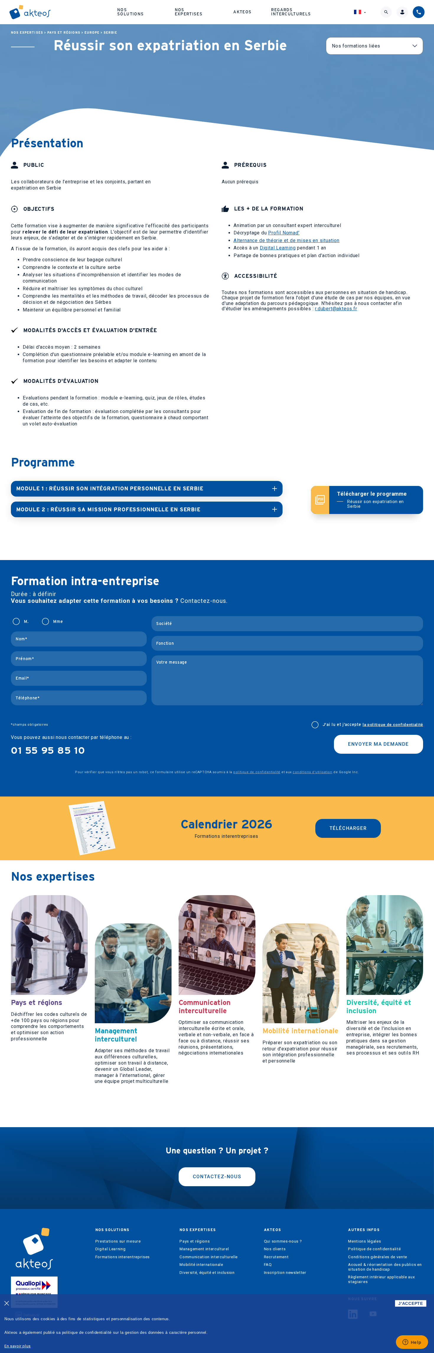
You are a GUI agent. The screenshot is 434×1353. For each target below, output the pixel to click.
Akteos (242, 11)
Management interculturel (204, 1249)
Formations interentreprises (122, 1257)
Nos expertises (189, 11)
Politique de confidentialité (374, 1249)
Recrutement (276, 1257)
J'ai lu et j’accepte (373, 724)
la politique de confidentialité (393, 724)
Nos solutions (130, 11)
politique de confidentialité (256, 772)
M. (26, 621)
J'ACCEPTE (410, 1303)
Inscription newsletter (285, 1272)
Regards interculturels (291, 11)
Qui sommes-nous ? (283, 1241)
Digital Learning (278, 248)
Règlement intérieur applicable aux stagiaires (381, 1279)
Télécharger (348, 828)
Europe (91, 33)
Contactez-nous (217, 1176)
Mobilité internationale (201, 1264)
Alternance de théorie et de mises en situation (287, 240)
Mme (58, 621)
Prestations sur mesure (118, 1241)
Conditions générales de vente (377, 1257)
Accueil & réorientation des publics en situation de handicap (385, 1267)
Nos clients (274, 1249)
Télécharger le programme (372, 499)
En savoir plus (17, 1346)
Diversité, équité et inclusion (207, 1272)
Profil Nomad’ (283, 233)
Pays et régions (63, 33)
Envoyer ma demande (378, 744)
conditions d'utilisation (312, 772)
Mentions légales (364, 1241)
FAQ (268, 1264)
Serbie (110, 33)
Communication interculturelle (209, 1257)
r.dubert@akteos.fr (336, 308)
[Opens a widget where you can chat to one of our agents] (412, 1342)
